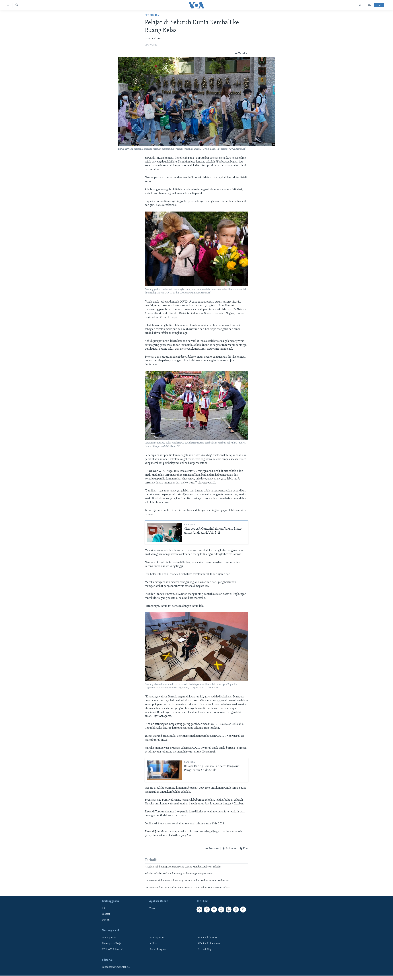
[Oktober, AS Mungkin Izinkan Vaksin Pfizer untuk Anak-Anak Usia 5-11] (164, 532)
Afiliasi (154, 943)
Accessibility (204, 949)
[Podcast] (236, 909)
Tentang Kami (109, 937)
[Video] (369, 5)
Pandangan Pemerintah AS (116, 967)
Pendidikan (152, 15)
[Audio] (360, 5)
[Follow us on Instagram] (221, 909)
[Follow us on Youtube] (214, 909)
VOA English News (207, 937)
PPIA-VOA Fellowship (113, 949)
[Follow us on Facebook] (199, 909)
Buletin (105, 920)
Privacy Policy (157, 937)
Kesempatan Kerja (111, 943)
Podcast (106, 914)
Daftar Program (158, 949)
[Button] (241, 53)
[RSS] (229, 909)
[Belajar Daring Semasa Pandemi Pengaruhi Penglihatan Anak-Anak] (164, 770)
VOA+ (152, 908)
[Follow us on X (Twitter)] (207, 909)
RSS (104, 908)
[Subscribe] (243, 909)
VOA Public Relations (209, 943)
